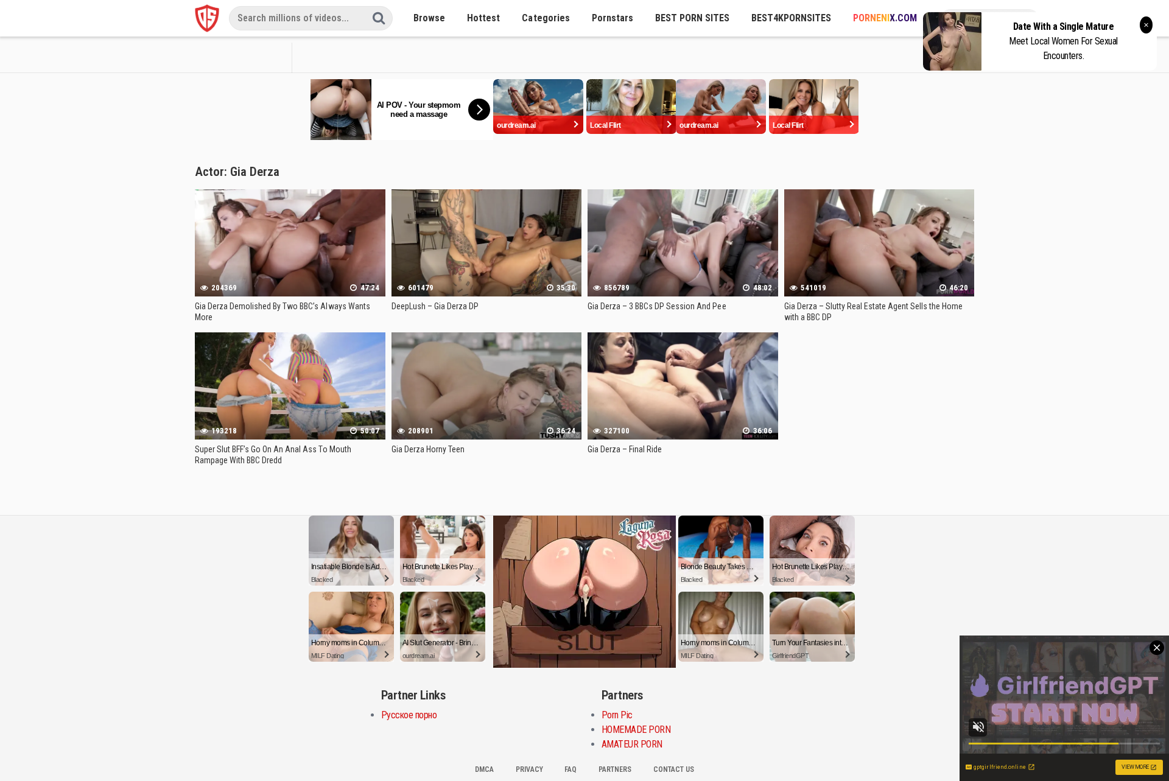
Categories (545, 18)
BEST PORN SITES (692, 18)
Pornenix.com (885, 18)
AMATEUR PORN (632, 744)
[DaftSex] (207, 18)
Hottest (483, 18)
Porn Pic (617, 715)
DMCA (484, 769)
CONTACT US (673, 769)
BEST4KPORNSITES (791, 18)
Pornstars (612, 18)
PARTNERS (615, 769)
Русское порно (409, 715)
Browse (429, 18)
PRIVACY (529, 769)
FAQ (570, 769)
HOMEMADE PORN (636, 729)
